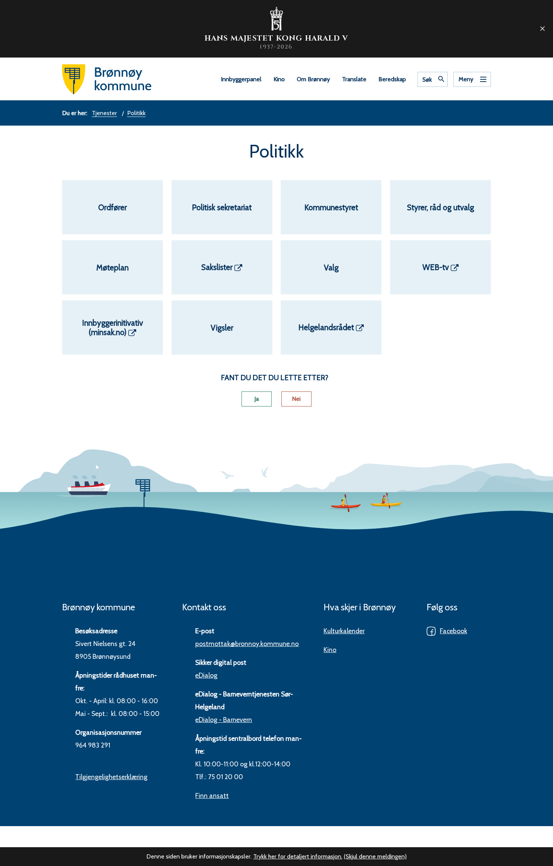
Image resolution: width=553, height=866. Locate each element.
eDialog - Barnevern (223, 719)
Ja (256, 398)
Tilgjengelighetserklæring (111, 777)
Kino (330, 650)
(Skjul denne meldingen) (375, 856)
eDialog (206, 675)
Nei (296, 398)
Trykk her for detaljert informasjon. (297, 856)
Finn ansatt (212, 795)
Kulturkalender (344, 631)
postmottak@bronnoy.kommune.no (247, 644)
